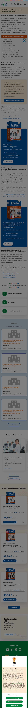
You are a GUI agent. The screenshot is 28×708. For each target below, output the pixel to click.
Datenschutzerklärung (17, 683)
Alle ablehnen (14, 705)
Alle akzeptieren (13, 698)
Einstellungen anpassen (14, 702)
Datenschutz (11, 695)
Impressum (17, 695)
